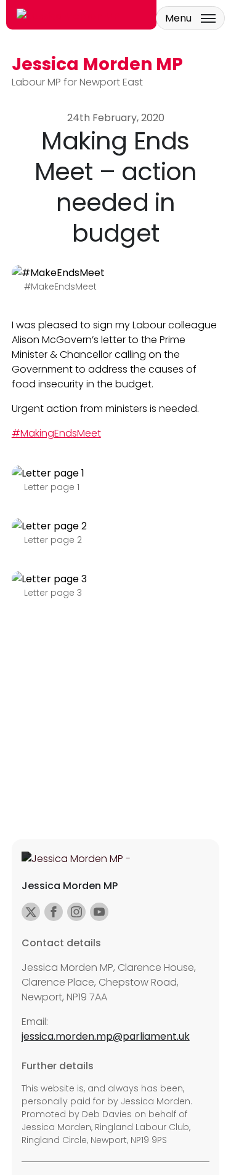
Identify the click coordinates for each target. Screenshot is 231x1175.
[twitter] (31, 912)
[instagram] (76, 912)
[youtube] (99, 912)
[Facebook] (53, 912)
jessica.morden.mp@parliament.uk (106, 1036)
